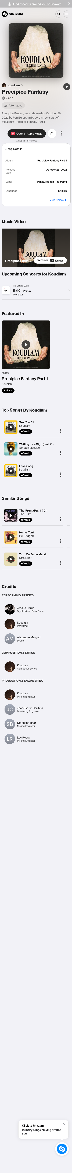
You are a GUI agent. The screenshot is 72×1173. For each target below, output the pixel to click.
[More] (61, 431)
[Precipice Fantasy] (66, 86)
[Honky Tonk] (11, 537)
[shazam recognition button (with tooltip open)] (62, 1148)
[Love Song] (11, 470)
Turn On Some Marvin (33, 554)
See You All (26, 422)
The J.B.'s (25, 514)
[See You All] (11, 427)
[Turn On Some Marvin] (11, 559)
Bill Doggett (26, 536)
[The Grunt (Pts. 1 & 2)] (11, 515)
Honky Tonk (26, 532)
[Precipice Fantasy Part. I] (26, 356)
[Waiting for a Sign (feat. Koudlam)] (11, 449)
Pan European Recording (28, 117)
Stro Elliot (25, 558)
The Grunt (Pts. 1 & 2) (32, 510)
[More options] (61, 133)
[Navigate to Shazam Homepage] (12, 14)
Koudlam (24, 425)
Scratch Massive (29, 447)
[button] (69, 3)
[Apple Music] (8, 390)
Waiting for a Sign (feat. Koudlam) (40, 444)
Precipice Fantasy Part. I (30, 121)
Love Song (26, 466)
